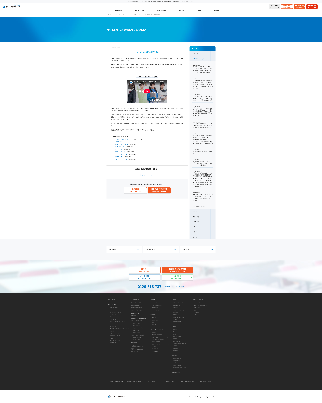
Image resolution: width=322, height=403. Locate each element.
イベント (195, 212)
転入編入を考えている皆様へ (134, 381)
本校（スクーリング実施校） (137, 303)
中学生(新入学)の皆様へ (133, 1)
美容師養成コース (114, 331)
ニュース (128, 14)
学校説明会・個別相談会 (178, 317)
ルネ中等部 (196, 312)
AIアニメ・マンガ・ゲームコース (117, 321)
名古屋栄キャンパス (137, 337)
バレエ (195, 232)
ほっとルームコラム (177, 363)
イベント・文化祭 (177, 336)
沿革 (153, 322)
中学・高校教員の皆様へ (188, 1)
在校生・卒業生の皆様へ (205, 381)
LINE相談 (154, 346)
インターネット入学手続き (179, 310)
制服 (174, 331)
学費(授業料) (176, 307)
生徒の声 (181, 11)
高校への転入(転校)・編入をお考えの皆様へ (151, 1)
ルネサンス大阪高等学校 (136, 310)
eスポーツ (196, 222)
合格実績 (175, 346)
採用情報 (196, 310)
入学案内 (199, 11)
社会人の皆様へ (176, 1)
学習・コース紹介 (139, 11)
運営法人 (196, 314)
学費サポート (176, 314)
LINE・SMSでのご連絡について (201, 305)
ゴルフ (195, 227)
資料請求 (154, 332)
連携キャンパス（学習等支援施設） (139, 318)
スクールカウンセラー (178, 341)
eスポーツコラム (177, 365)
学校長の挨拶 (155, 320)
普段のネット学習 (114, 307)
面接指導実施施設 (135, 313)
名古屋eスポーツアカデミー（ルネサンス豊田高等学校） (137, 345)
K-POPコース (113, 319)
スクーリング (113, 309)
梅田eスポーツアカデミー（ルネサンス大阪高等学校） (137, 349)
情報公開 (154, 324)
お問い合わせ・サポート (156, 329)
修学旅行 (175, 338)
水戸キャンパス (136, 323)
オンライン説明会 (156, 341)
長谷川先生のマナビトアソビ (179, 367)
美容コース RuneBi (114, 317)
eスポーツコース (113, 314)
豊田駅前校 (133, 315)
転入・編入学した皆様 (157, 305)
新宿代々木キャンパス (138, 328)
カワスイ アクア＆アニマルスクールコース (119, 328)
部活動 (174, 334)
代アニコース (113, 326)
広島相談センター (135, 352)
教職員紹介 (175, 350)
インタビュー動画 (156, 310)
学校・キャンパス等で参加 (158, 339)
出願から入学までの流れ (178, 303)
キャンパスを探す (161, 11)
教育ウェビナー (155, 351)
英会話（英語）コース (115, 338)
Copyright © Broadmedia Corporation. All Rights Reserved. (200, 397)
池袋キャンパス (136, 325)
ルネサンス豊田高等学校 (136, 307)
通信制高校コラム (177, 358)
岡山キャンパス (136, 332)
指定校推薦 (175, 348)
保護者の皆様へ (167, 1)
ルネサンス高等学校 (135, 305)
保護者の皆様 (155, 307)
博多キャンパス (136, 339)
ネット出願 (175, 312)
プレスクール (155, 348)
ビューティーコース (114, 333)
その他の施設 (134, 342)
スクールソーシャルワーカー (179, 343)
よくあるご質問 (150, 249)
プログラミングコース (115, 324)
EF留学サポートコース (115, 335)
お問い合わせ (197, 307)
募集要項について (177, 305)
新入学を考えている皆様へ (117, 381)
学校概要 (152, 314)
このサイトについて (198, 299)
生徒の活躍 (196, 217)
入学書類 (175, 319)
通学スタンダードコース (115, 312)
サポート (175, 329)
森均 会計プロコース (115, 340)
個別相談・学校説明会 (157, 334)
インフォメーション (137, 14)
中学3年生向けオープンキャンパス (160, 337)
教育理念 (154, 317)
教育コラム (174, 355)
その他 (195, 237)
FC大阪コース (113, 342)
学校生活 (216, 11)
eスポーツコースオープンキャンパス (160, 344)
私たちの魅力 (118, 11)
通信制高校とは (176, 360)
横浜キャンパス (136, 330)
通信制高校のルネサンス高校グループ (115, 14)
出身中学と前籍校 (177, 321)
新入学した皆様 (155, 303)
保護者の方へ (113, 249)
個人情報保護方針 (198, 303)
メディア (195, 54)
